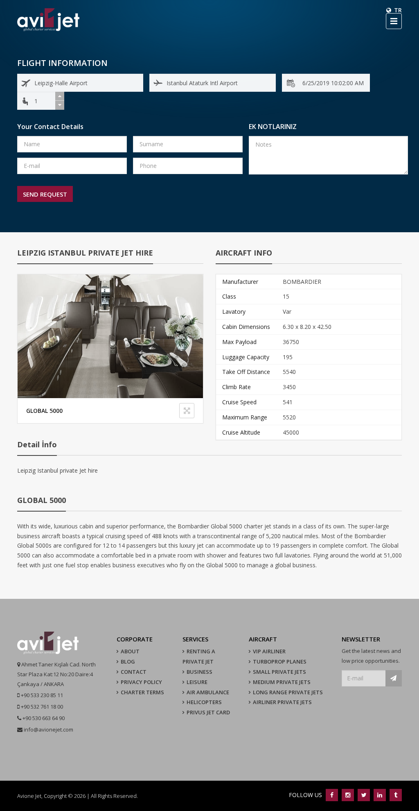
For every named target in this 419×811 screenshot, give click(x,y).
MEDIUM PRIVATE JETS (282, 682)
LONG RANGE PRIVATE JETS (288, 692)
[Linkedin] (379, 795)
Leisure (197, 682)
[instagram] (348, 795)
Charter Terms (142, 692)
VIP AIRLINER (269, 651)
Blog (128, 661)
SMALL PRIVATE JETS (279, 671)
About (130, 651)
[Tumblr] (394, 795)
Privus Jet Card (208, 712)
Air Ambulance (208, 692)
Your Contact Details (50, 126)
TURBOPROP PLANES (279, 661)
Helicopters (204, 702)
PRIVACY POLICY (141, 682)
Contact (133, 671)
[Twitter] (364, 795)
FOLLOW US (306, 795)
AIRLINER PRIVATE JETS (282, 702)
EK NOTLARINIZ (273, 126)
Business (199, 671)
